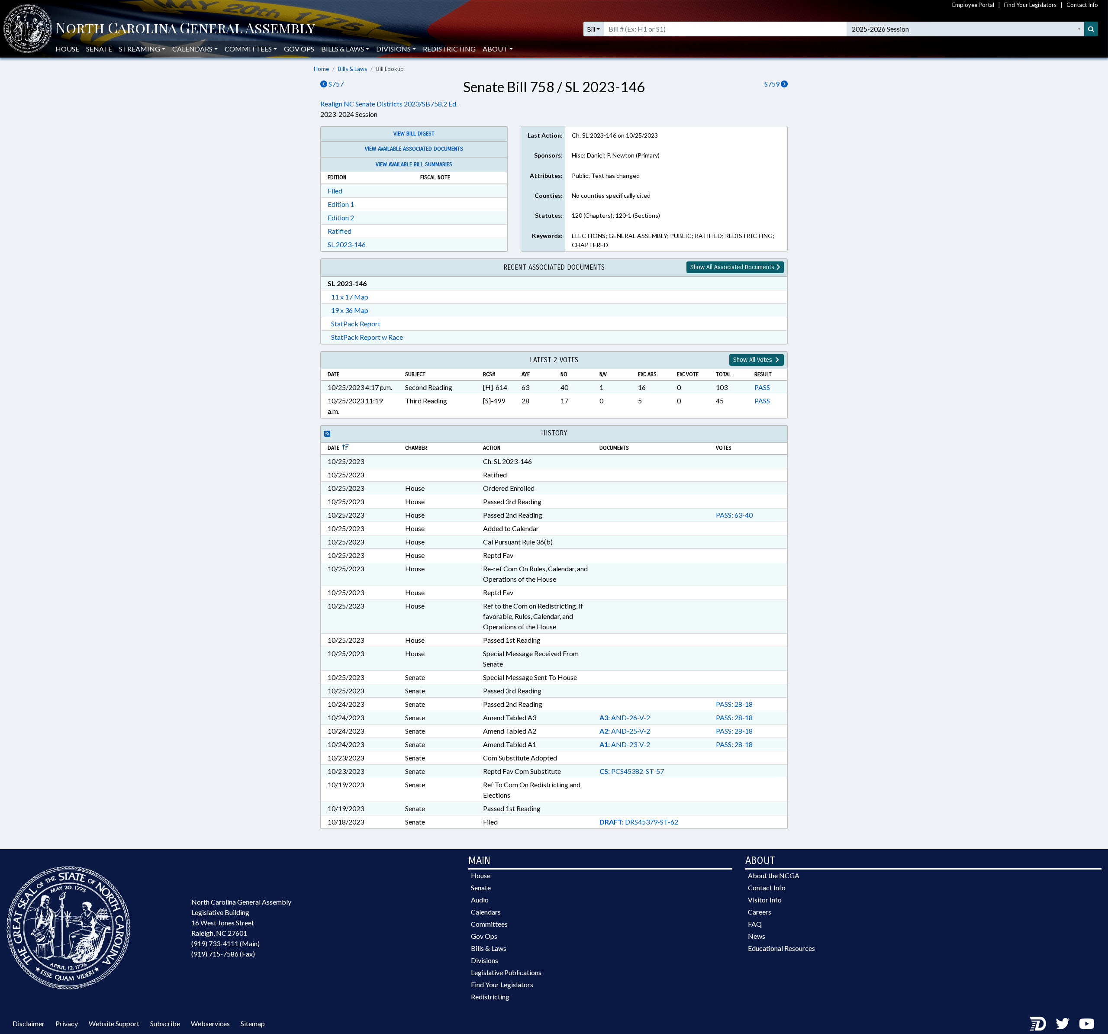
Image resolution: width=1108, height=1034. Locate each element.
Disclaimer (29, 1023)
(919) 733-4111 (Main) (225, 943)
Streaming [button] (139, 49)
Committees (489, 924)
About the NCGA (773, 875)
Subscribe (165, 1023)
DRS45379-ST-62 (638, 822)
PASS (762, 387)
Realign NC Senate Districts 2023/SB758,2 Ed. (388, 104)
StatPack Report (355, 323)
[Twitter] (1062, 1023)
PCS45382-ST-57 (631, 771)
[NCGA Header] (185, 29)
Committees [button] (248, 49)
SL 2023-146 (347, 244)
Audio (480, 899)
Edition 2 (341, 217)
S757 (335, 84)
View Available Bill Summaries (414, 164)
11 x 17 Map (349, 297)
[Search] (1091, 29)
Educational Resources (781, 948)
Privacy (66, 1023)
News (756, 936)
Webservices (210, 1023)
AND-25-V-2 (624, 731)
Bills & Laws (352, 68)
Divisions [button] (393, 49)
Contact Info (1082, 4)
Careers (759, 912)
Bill (591, 29)
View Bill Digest (414, 133)
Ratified (339, 231)
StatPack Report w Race (367, 337)
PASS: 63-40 (734, 515)
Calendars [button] (192, 49)
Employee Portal (973, 4)
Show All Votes (753, 360)
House (67, 49)
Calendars (486, 912)
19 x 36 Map (349, 310)
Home (321, 68)
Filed (335, 191)
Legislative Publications (506, 972)
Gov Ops (299, 49)
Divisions (484, 960)
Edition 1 (341, 204)
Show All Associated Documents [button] (733, 267)
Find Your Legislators (1030, 4)
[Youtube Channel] (1087, 1023)
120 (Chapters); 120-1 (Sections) (616, 215)
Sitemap (253, 1023)
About (495, 49)
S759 (772, 84)
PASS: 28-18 (734, 704)
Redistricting (449, 49)
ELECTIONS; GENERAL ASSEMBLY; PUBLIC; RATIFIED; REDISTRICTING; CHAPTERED (673, 240)
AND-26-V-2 (624, 717)
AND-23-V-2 (624, 744)
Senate (99, 49)
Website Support (114, 1023)
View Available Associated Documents (414, 148)
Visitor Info (765, 899)
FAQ (755, 924)
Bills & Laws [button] (342, 49)
